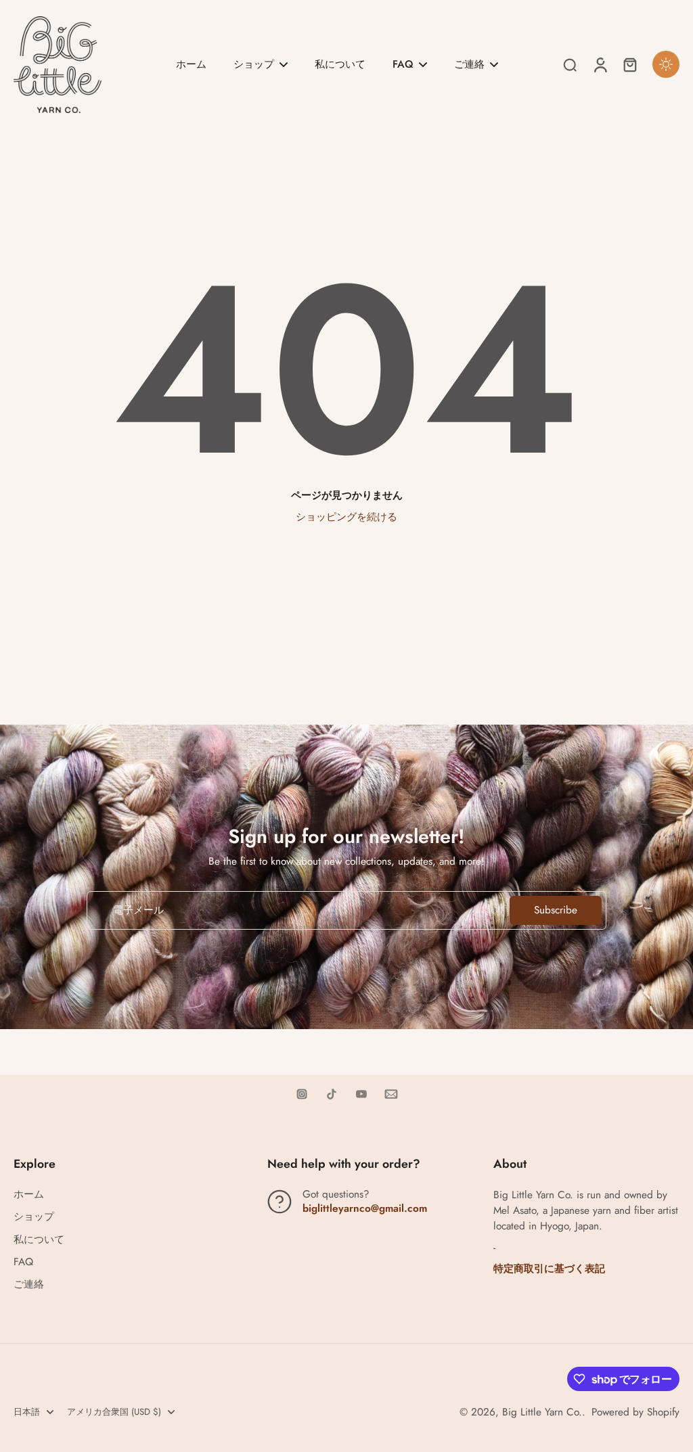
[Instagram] (302, 1094)
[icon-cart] (629, 64)
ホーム (29, 1194)
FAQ (23, 1262)
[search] (570, 64)
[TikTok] (331, 1094)
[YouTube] (361, 1094)
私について (39, 1240)
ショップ (34, 1217)
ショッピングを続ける (346, 516)
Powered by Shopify (635, 1412)
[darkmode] (665, 64)
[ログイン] (599, 64)
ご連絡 (29, 1284)
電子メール (138, 910)
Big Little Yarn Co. (542, 1412)
